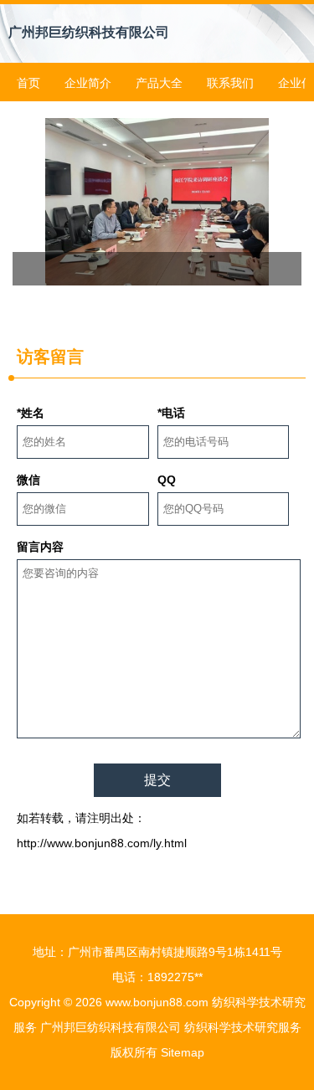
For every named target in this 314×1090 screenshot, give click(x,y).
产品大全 (159, 83)
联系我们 (230, 83)
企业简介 (87, 83)
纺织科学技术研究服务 (242, 1027)
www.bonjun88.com (157, 1002)
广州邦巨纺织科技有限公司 (88, 32)
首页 (28, 83)
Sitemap (182, 1052)
